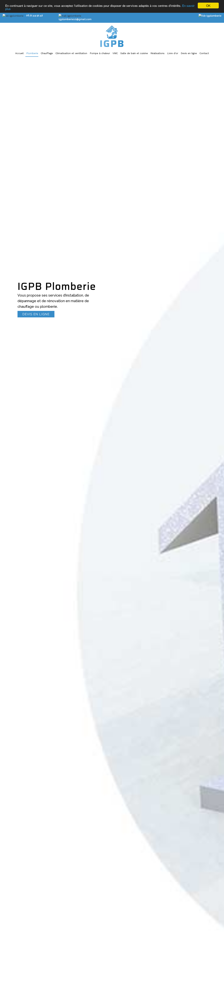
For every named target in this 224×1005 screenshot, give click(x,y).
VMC (115, 53)
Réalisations (157, 53)
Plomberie (32, 53)
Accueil (19, 53)
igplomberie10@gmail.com (75, 19)
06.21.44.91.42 (34, 15)
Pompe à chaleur (100, 53)
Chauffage (47, 53)
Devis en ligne (189, 53)
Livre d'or (172, 53)
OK (208, 5)
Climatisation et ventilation (71, 53)
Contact (204, 53)
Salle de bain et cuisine (134, 53)
